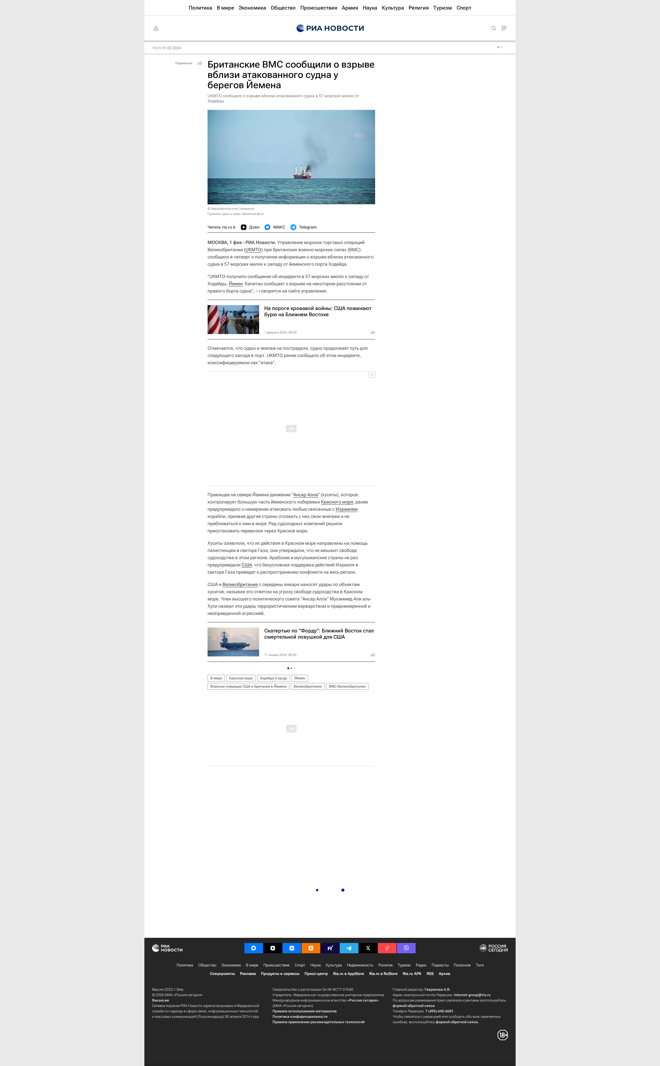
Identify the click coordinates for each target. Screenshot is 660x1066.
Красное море (241, 678)
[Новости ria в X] (368, 948)
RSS (430, 973)
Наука (315, 965)
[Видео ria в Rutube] (330, 948)
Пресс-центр (316, 973)
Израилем (347, 509)
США (247, 564)
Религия (385, 965)
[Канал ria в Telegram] (349, 948)
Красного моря (337, 501)
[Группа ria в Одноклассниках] (311, 948)
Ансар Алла (305, 494)
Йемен (236, 283)
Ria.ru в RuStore (383, 973)
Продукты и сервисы (280, 973)
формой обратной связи (414, 1006)
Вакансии (160, 1000)
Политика (185, 965)
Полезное (462, 965)
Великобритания (240, 584)
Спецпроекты (222, 973)
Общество (207, 965)
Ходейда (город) (273, 678)
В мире (216, 678)
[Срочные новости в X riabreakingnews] (387, 948)
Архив (444, 973)
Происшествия (276, 965)
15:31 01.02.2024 (166, 48)
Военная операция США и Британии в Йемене (248, 686)
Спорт (300, 965)
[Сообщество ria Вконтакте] (292, 948)
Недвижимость (360, 965)
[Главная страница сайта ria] (330, 28)
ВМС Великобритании (347, 686)
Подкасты (440, 965)
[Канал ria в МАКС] (253, 948)
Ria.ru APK (412, 973)
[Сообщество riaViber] (406, 948)
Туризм (404, 965)
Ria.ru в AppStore (348, 973)
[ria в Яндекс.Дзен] (272, 948)
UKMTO (253, 249)
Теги (480, 965)
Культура (334, 965)
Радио (421, 965)
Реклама (248, 973)
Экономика (231, 965)
